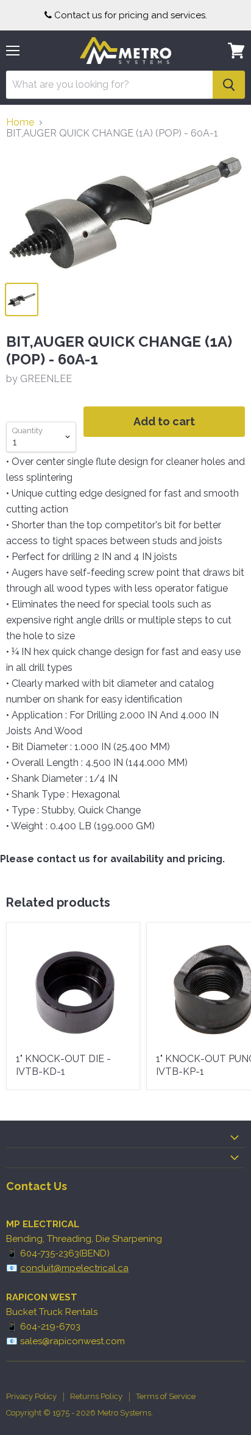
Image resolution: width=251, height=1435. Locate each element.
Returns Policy (96, 1396)
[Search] (229, 85)
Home (20, 122)
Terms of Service (166, 1396)
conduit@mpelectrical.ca (74, 1268)
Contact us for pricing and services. (130, 15)
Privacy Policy (31, 1396)
